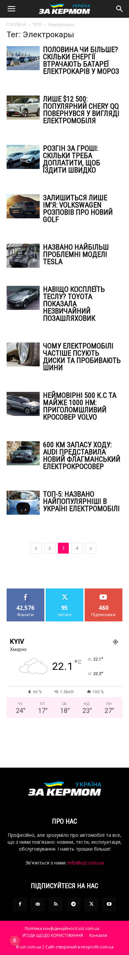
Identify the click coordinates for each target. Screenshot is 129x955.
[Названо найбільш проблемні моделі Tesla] (23, 256)
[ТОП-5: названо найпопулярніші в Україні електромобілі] (23, 503)
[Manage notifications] (14, 940)
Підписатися (103, 590)
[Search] (119, 9)
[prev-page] (36, 548)
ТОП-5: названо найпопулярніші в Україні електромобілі (81, 501)
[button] (11, 9)
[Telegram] (73, 904)
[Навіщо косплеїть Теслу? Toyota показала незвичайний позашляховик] (23, 298)
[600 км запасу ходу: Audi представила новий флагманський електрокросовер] (23, 453)
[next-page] (90, 548)
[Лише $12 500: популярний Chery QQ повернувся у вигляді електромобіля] (23, 108)
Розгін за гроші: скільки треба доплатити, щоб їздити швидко (71, 159)
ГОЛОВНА (16, 24)
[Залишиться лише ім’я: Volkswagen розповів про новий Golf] (23, 206)
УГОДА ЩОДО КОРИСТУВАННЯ (52, 935)
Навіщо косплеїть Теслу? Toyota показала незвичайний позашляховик (74, 303)
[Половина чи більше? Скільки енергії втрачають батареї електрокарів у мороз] (23, 58)
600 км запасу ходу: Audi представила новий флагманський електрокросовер (81, 456)
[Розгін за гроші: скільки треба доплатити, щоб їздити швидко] (23, 157)
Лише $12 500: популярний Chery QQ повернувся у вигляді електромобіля (81, 110)
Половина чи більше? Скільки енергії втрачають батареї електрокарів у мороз (81, 60)
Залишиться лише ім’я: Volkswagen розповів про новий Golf (78, 209)
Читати (64, 590)
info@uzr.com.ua (86, 863)
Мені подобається (25, 593)
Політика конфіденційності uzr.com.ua (62, 928)
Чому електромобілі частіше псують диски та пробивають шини (82, 357)
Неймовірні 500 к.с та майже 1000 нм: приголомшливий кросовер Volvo (79, 406)
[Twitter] (91, 904)
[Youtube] (109, 904)
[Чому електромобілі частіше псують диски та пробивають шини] (23, 354)
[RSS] (55, 904)
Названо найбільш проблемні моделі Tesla (76, 254)
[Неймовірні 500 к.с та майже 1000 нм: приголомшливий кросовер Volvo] (23, 404)
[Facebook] (19, 904)
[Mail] (37, 904)
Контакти (98, 935)
